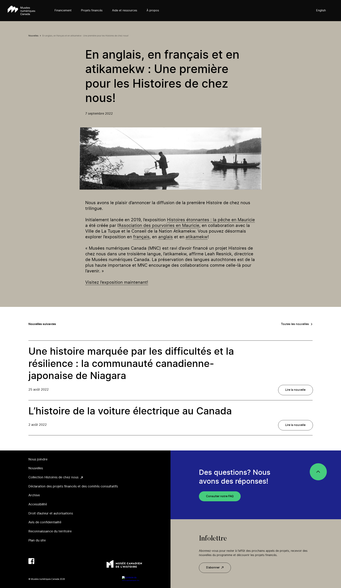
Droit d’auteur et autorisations (50, 513)
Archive (34, 495)
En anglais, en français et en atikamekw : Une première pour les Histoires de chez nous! (85, 36)
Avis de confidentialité (44, 522)
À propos (153, 10)
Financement (63, 10)
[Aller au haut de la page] (318, 471)
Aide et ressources (124, 10)
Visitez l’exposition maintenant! (116, 282)
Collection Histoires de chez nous (53, 477)
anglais (165, 237)
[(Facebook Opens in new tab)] (31, 561)
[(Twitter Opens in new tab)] (40, 561)
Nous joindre (37, 459)
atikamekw (197, 237)
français (141, 237)
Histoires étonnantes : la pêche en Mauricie (211, 220)
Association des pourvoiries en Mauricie (159, 226)
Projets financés (91, 10)
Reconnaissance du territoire (50, 531)
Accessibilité (37, 504)
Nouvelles (33, 36)
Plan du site (37, 540)
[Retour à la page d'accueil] (21, 11)
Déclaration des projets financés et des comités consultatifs (73, 486)
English (321, 10)
